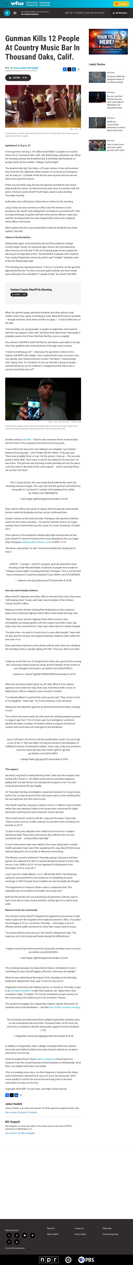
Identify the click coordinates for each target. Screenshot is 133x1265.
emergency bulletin (20, 990)
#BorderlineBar (32, 567)
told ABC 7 (28, 439)
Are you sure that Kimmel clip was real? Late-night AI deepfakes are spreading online (115, 102)
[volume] (15, 13)
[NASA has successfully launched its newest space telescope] (97, 122)
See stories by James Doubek (21, 1112)
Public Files (106, 1228)
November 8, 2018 (58, 499)
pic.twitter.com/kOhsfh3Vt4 (43, 952)
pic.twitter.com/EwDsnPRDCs (57, 668)
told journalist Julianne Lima (36, 542)
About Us (51, 1228)
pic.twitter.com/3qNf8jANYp (43, 493)
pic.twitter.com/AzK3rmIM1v (43, 753)
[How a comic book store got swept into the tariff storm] (97, 145)
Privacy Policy (80, 1234)
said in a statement (46, 1059)
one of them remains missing (64, 1007)
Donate (122, 4)
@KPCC (58, 750)
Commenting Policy (110, 1234)
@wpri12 (44, 574)
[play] (7, 13)
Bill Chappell (32, 68)
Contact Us (79, 1228)
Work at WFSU (53, 1234)
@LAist (66, 750)
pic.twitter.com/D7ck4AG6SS (65, 574)
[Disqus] (66, 1183)
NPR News (111, 73)
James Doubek (19, 68)
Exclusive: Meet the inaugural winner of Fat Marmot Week (116, 79)
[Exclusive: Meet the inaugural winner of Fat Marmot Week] (97, 77)
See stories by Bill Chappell (20, 1133)
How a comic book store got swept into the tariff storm (116, 147)
